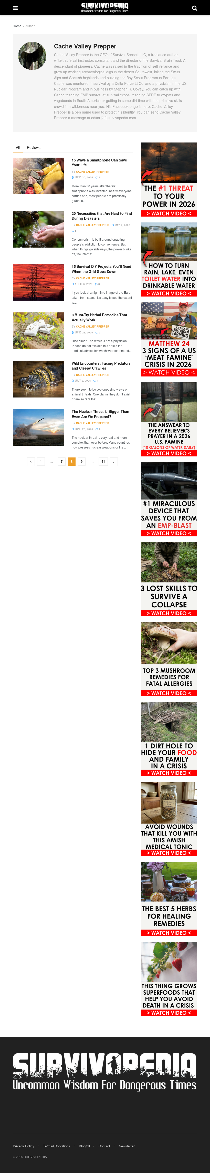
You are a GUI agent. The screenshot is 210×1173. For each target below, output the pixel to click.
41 (103, 461)
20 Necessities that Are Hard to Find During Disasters (102, 216)
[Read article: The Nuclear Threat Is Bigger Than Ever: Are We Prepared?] (38, 427)
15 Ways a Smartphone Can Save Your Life (99, 162)
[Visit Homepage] (105, 8)
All (18, 147)
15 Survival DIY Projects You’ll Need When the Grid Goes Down (101, 269)
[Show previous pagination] (31, 461)
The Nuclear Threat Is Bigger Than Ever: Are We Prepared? (100, 414)
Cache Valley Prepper (92, 172)
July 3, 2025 (82, 380)
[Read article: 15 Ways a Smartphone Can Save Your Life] (38, 176)
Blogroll (84, 1146)
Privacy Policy (23, 1146)
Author (30, 26)
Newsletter (126, 1146)
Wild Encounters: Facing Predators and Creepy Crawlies (101, 366)
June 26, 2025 (83, 177)
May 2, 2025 (122, 225)
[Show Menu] (15, 7)
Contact (104, 1146)
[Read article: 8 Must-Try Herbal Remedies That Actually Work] (38, 330)
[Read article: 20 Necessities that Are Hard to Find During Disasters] (38, 229)
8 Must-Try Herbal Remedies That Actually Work (99, 317)
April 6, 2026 (83, 284)
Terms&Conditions (56, 1146)
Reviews (33, 147)
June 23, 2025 (83, 332)
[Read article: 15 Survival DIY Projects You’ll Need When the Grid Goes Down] (38, 282)
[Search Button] (194, 7)
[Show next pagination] (114, 461)
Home (17, 26)
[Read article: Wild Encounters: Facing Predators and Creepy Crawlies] (38, 379)
